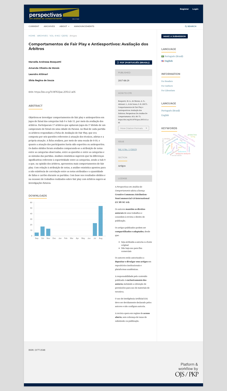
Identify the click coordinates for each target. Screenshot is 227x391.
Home (32, 35)
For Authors (167, 85)
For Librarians (168, 90)
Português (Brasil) (174, 56)
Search (191, 26)
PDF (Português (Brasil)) (134, 62)
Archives (49, 26)
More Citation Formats (131, 128)
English (165, 115)
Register (184, 9)
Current (34, 26)
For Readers (167, 81)
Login (195, 9)
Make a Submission (174, 36)
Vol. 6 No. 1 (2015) (59, 35)
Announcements (84, 26)
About (63, 26)
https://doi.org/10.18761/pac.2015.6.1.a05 (55, 92)
